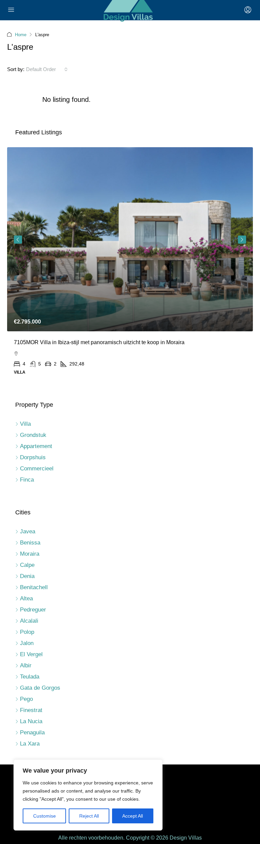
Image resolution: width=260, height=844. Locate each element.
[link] (130, 239)
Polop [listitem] (27, 632)
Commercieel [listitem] (36, 468)
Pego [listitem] (26, 699)
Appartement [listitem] (36, 446)
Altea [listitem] (26, 598)
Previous (18, 240)
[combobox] (47, 69)
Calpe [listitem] (27, 565)
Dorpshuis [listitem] (33, 457)
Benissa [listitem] (30, 542)
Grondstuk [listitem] (33, 435)
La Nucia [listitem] (31, 721)
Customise (44, 816)
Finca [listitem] (27, 479)
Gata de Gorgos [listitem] (40, 688)
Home (20, 34)
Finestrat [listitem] (31, 710)
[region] (88, 794)
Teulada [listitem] (29, 676)
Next (242, 240)
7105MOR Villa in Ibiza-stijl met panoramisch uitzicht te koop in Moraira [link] (99, 342)
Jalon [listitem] (27, 643)
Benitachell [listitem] (34, 587)
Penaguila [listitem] (32, 732)
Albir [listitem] (25, 665)
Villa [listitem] (25, 424)
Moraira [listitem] (29, 554)
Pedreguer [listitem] (33, 609)
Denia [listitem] (27, 576)
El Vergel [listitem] (31, 654)
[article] (130, 266)
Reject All (89, 816)
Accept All (132, 816)
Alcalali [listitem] (29, 621)
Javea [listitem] (27, 531)
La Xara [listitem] (30, 743)
